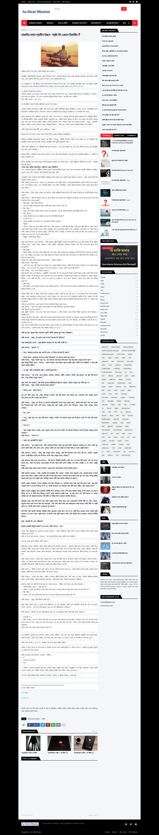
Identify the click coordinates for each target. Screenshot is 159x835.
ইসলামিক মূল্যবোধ (119, 293)
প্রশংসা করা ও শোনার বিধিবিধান (109, 100)
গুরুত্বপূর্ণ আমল (119, 303)
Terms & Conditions (44, 2)
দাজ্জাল (116, 394)
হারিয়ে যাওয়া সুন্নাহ (126, 455)
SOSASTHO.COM (106, 606)
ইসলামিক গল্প (118, 365)
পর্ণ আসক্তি (132, 405)
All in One (56, 2)
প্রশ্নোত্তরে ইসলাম (119, 326)
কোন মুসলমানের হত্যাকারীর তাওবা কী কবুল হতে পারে (114, 90)
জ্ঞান (125, 387)
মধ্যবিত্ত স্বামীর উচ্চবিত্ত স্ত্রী (119, 507)
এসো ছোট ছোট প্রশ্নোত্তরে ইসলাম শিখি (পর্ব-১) (124, 230)
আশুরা (112, 361)
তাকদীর (43, 719)
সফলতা (126, 441)
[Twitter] (42, 725)
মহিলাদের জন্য (119, 332)
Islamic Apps (115, 347)
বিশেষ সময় (130, 416)
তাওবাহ (109, 390)
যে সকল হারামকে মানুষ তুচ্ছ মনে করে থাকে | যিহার (114, 110)
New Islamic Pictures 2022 (112, 85)
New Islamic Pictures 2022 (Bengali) (119, 264)
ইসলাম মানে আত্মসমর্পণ (107, 41)
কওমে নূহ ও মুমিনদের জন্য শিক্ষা (110, 56)
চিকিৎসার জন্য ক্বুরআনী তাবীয (109, 105)
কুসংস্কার (104, 379)
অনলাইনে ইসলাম (120, 354)
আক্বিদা (119, 287)
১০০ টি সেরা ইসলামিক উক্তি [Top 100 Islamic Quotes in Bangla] (122, 142)
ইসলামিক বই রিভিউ (106, 369)
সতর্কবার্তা (104, 441)
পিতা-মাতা (109, 408)
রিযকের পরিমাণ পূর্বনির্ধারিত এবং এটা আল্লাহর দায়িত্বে (115, 51)
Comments (131, 135)
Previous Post (27, 815)
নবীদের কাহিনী (119, 316)
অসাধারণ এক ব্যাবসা (107, 71)
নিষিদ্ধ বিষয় (119, 322)
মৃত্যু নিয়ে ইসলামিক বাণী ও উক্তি (120, 160)
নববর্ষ (103, 401)
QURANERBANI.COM (107, 602)
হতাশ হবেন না (132, 452)
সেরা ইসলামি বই (116, 452)
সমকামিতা (113, 444)
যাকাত (117, 434)
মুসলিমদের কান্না (128, 430)
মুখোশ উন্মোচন (119, 426)
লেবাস (103, 437)
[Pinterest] (48, 725)
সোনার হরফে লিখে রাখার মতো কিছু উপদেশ (122, 563)
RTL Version (66, 2)
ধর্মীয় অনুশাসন (114, 397)
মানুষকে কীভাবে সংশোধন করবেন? (110, 46)
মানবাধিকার (115, 423)
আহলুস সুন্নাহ (120, 361)
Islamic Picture (128, 347)
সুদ (102, 452)
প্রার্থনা (103, 412)
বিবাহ (123, 416)
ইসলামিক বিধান (117, 369)
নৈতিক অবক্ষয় (105, 405)
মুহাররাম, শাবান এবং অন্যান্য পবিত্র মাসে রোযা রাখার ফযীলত (117, 125)
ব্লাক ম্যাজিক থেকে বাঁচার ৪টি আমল (110, 115)
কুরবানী (133, 376)
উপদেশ (119, 297)
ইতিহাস (103, 365)
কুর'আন (126, 376)
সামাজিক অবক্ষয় (105, 448)
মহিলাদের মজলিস (105, 423)
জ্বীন (103, 390)
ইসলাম (110, 365)
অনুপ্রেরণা (119, 277)
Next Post (92, 815)
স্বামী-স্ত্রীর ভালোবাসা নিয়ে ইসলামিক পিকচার (113, 120)
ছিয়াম (130, 383)
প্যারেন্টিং (116, 408)
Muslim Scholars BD (128, 351)
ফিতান (115, 412)
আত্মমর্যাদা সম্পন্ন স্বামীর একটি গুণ (120, 497)
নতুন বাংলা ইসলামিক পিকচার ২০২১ (120, 210)
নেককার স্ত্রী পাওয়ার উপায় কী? (109, 76)
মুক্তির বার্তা (110, 426)
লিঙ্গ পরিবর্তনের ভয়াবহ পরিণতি (109, 36)
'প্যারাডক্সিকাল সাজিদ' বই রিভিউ (29, 753)
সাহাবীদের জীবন (128, 448)
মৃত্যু (112, 434)
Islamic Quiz (119, 135)
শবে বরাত (115, 437)
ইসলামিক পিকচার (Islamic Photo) (122, 170)
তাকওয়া (122, 390)
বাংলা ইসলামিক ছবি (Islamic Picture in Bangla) (124, 221)
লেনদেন (129, 434)
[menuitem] (24, 23)
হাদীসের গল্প (110, 455)
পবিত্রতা (113, 405)
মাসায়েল (128, 423)
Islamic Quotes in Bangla (110, 351)
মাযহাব (122, 423)
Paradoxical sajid (34, 30)
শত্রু (109, 437)
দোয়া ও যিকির (119, 313)
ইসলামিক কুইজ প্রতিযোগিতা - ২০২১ (121, 180)
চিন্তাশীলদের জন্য (119, 306)
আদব (119, 290)
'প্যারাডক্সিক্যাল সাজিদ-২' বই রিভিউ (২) (57, 753)
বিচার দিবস (104, 416)
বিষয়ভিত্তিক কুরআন (106, 419)
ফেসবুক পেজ (24, 698)
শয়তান (122, 437)
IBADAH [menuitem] (50, 23)
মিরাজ (103, 426)
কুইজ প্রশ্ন (119, 376)
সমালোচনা (121, 444)
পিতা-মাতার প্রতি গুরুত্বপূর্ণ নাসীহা (110, 81)
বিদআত (111, 416)
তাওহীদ (115, 390)
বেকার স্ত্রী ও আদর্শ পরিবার (108, 66)
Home (23, 2)
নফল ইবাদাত (131, 397)
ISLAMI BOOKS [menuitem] (112, 23)
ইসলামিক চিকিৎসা (127, 365)
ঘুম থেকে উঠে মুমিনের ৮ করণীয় (109, 95)
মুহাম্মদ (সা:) (104, 434)
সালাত (113, 448)
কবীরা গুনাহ (110, 376)
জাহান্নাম (111, 387)
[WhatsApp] (53, 725)
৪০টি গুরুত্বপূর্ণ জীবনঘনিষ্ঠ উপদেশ (120, 553)
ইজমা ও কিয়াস (130, 361)
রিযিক (123, 434)
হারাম (117, 455)
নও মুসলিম (123, 397)
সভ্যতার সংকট (105, 444)
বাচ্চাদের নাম (128, 412)
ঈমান (131, 372)
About (114, 832)
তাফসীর (103, 394)
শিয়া (128, 437)
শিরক (134, 437)
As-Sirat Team (35, 832)
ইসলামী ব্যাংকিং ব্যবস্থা (107, 372)
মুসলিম (126, 426)
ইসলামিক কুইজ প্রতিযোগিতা (118, 151)
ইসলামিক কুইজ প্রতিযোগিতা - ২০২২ (121, 200)
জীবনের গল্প (118, 387)
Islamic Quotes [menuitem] (79, 23)
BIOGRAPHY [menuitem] (96, 23)
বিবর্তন (117, 416)
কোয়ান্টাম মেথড (112, 379)
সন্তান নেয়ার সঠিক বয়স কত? (109, 130)
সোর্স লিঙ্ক (24, 693)
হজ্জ (124, 452)
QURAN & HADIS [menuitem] (35, 23)
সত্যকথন (119, 335)
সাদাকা (128, 444)
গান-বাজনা (128, 379)
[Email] (58, 725)
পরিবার (119, 405)
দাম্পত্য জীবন (124, 394)
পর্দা (102, 408)
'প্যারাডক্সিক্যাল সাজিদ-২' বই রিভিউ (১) (84, 753)
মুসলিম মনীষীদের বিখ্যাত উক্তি (119, 190)
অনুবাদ (119, 281)
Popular (106, 135)
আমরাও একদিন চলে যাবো (108, 61)
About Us (31, 2)
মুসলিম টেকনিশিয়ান (106, 430)
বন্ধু (121, 412)
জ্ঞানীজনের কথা (119, 309)
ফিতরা (109, 412)
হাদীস (103, 455)
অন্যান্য (116, 358)
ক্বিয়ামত (119, 300)
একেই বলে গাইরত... (117, 477)
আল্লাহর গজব (105, 361)
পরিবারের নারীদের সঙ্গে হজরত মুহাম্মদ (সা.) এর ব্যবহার (123, 488)
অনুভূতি (119, 284)
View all (95, 731)
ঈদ (125, 372)
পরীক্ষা (125, 405)
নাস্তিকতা (119, 319)
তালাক (110, 394)
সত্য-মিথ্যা (111, 441)
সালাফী (119, 448)
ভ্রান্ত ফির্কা (119, 329)
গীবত (103, 383)
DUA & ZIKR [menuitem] (62, 23)
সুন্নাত (108, 452)
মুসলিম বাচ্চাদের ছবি (117, 430)
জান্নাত (103, 387)
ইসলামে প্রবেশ (118, 372)
